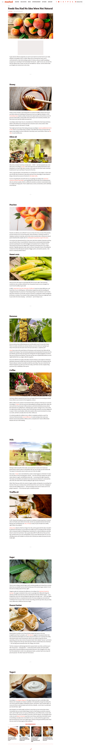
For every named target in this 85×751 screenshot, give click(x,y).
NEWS (29, 1)
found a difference (27, 417)
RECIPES (17, 1)
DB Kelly (10, 11)
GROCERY (50, 1)
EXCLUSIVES (23, 1)
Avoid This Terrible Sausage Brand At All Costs (12, 739)
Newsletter (79, 1)
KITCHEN (44, 1)
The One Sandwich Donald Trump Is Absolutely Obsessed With (35, 739)
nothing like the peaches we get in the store (38, 237)
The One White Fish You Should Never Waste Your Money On (48, 739)
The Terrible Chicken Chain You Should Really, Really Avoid (24, 739)
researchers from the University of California (23, 288)
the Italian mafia (33, 176)
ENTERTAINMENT (36, 1)
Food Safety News (13, 116)
